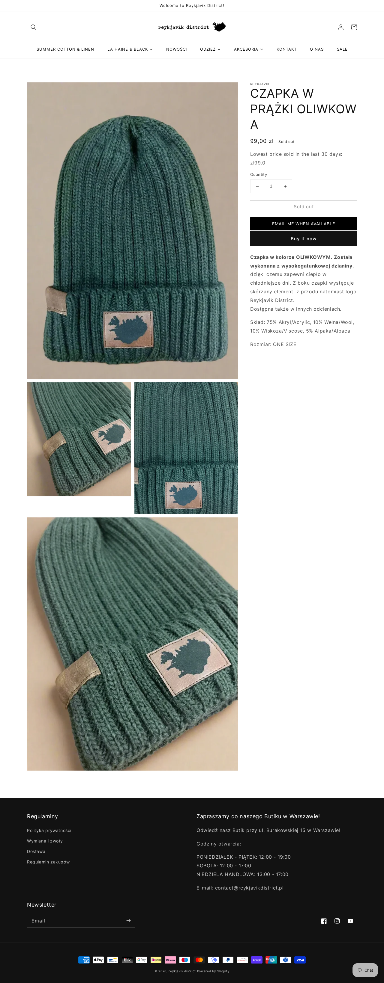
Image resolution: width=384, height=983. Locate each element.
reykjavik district (182, 971)
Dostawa (36, 851)
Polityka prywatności (49, 830)
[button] (33, 27)
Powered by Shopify (213, 971)
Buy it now (303, 238)
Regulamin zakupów (48, 861)
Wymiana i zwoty (45, 840)
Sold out (304, 207)
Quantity (258, 174)
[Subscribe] (128, 920)
